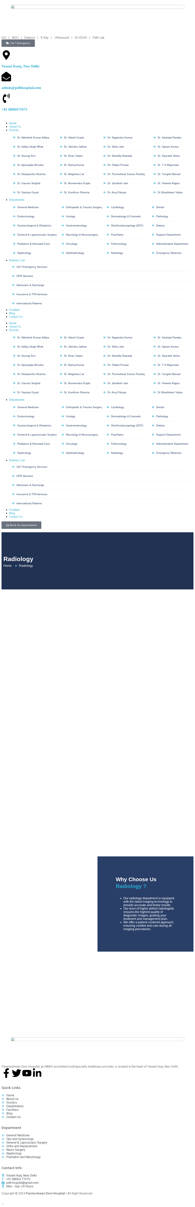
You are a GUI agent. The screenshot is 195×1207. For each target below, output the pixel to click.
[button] (3, 1203)
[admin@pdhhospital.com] (6, 76)
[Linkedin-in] (37, 1073)
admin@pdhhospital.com (21, 88)
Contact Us (16, 516)
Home (13, 323)
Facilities (14, 509)
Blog (12, 513)
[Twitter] (16, 1073)
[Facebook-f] (6, 1073)
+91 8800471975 (14, 109)
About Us (15, 326)
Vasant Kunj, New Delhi (20, 66)
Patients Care (17, 460)
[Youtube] (27, 1073)
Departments (16, 399)
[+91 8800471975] (6, 98)
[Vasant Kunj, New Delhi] (6, 55)
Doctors (14, 330)
